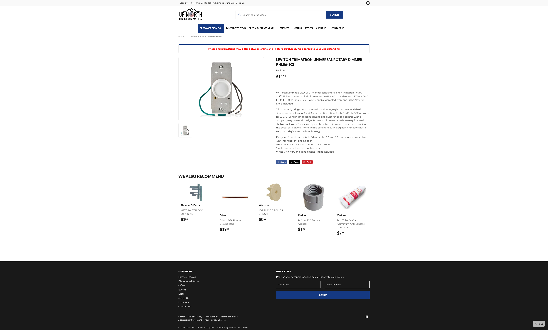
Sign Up (323, 295)
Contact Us (338, 28)
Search (336, 15)
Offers (298, 28)
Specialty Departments (262, 28)
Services (284, 28)
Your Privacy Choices (215, 320)
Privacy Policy (195, 317)
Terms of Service (229, 317)
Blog (181, 293)
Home (181, 36)
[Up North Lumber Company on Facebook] (367, 317)
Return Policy (211, 317)
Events (309, 28)
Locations (183, 302)
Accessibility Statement (190, 320)
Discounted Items (236, 28)
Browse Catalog (211, 28)
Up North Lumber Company (200, 327)
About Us (321, 28)
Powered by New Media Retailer (232, 327)
